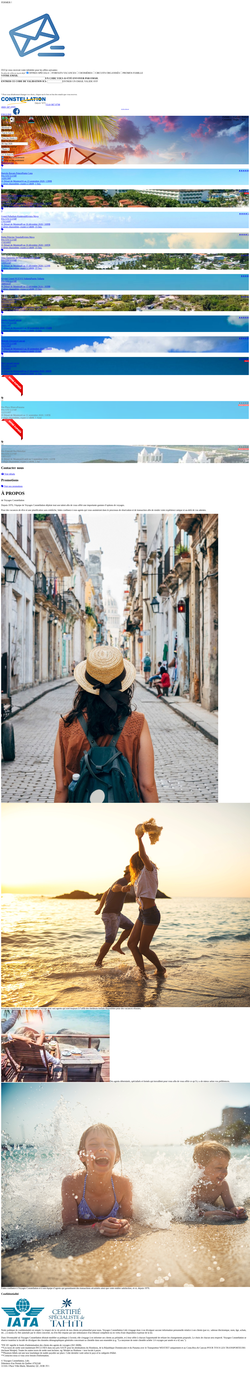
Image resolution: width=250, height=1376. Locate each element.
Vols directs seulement (14, 157)
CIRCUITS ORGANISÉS (107, 73)
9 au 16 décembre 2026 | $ (25, 225)
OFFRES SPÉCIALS (39, 73)
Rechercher (8, 163)
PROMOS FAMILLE (133, 73)
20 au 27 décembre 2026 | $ (26, 372)
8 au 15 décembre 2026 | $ (25, 267)
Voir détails (9, 474)
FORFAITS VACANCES (64, 73)
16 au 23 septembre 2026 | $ (26, 182)
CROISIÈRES (85, 73)
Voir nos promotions (13, 486)
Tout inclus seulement (14, 160)
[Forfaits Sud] (4, 122)
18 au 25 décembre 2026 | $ (26, 204)
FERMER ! (6, 2)
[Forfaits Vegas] (12, 122)
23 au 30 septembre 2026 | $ (26, 329)
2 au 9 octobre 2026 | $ (24, 308)
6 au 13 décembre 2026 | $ (25, 287)
